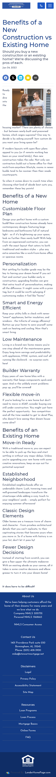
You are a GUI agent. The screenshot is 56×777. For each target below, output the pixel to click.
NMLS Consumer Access (28, 624)
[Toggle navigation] (50, 5)
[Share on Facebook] (5, 78)
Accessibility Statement (28, 685)
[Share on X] (13, 78)
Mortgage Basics (28, 724)
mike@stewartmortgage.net (28, 654)
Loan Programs (28, 710)
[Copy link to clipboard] (35, 78)
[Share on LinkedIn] (20, 78)
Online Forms (28, 730)
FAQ (28, 737)
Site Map (28, 692)
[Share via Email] (28, 78)
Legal (28, 672)
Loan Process (28, 717)
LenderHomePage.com (37, 772)
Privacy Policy (28, 679)
